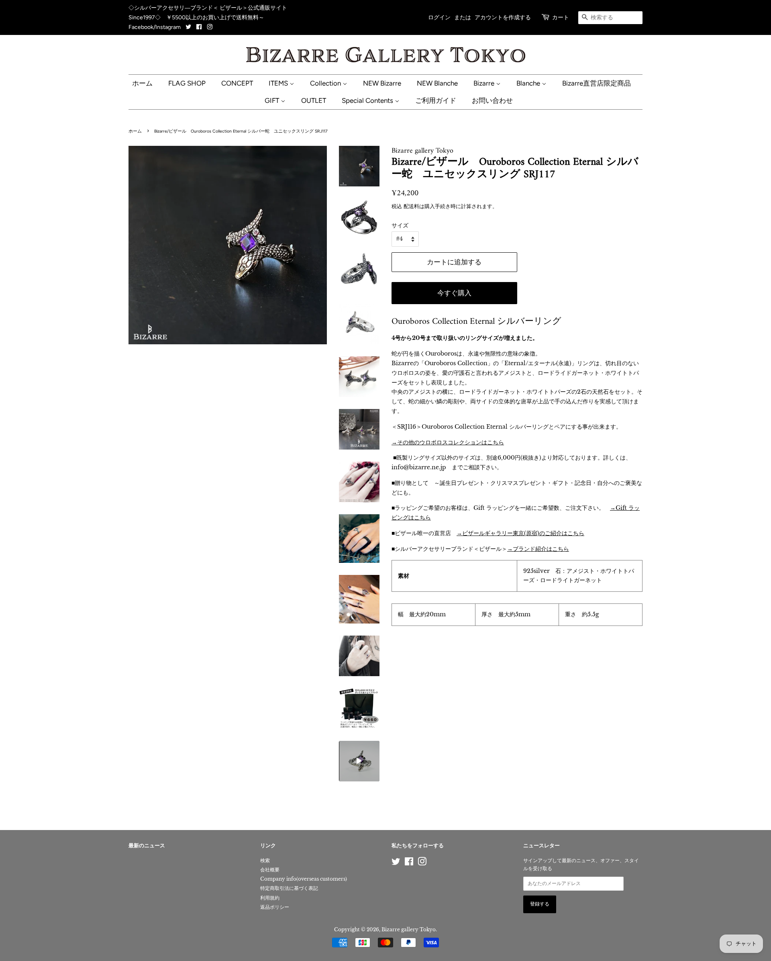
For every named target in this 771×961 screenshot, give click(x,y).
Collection (326, 83)
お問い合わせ (492, 100)
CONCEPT (237, 83)
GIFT (273, 100)
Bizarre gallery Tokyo (408, 929)
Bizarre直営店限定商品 (596, 83)
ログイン (439, 17)
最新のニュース (146, 846)
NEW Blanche (437, 83)
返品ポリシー (274, 907)
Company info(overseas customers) (303, 879)
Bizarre (484, 83)
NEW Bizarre (382, 83)
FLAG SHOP (187, 83)
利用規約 (269, 898)
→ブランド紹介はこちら (538, 548)
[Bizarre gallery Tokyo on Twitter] (189, 27)
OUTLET (313, 100)
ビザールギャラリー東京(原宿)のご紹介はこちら (523, 533)
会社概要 (269, 870)
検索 (265, 860)
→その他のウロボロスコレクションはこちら (448, 442)
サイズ (400, 225)
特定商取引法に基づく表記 (289, 888)
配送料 (411, 206)
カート (560, 17)
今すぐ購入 (454, 293)
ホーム (142, 83)
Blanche (529, 83)
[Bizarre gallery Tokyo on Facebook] (199, 27)
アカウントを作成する (503, 17)
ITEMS (279, 83)
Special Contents (368, 100)
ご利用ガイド (435, 100)
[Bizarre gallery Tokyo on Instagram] (209, 27)
